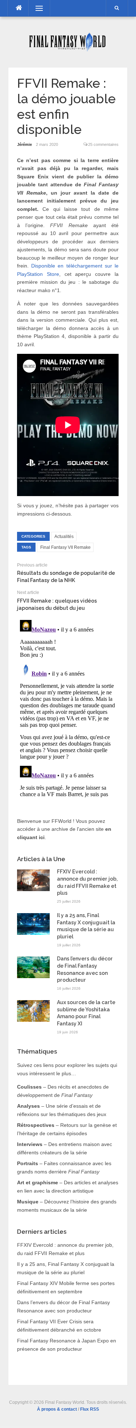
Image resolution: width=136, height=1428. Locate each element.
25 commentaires (103, 144)
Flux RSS (89, 1409)
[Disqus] (68, 707)
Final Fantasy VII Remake (65, 547)
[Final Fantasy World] (67, 41)
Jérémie (24, 144)
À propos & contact (57, 1409)
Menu (35, 8)
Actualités (64, 536)
